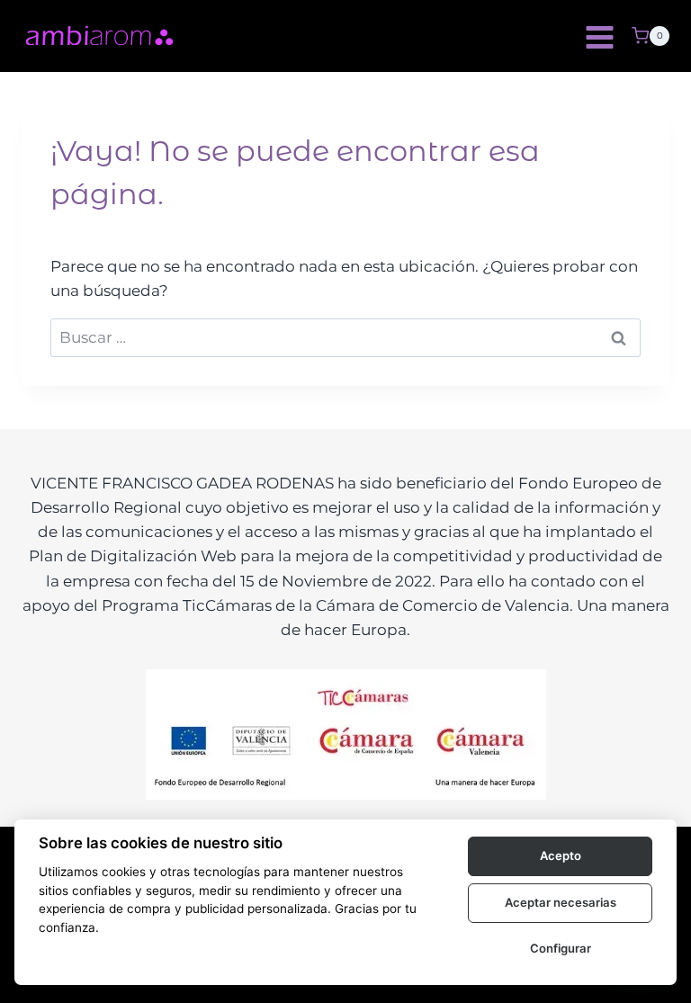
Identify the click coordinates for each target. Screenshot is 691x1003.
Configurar (560, 948)
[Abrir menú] (599, 36)
